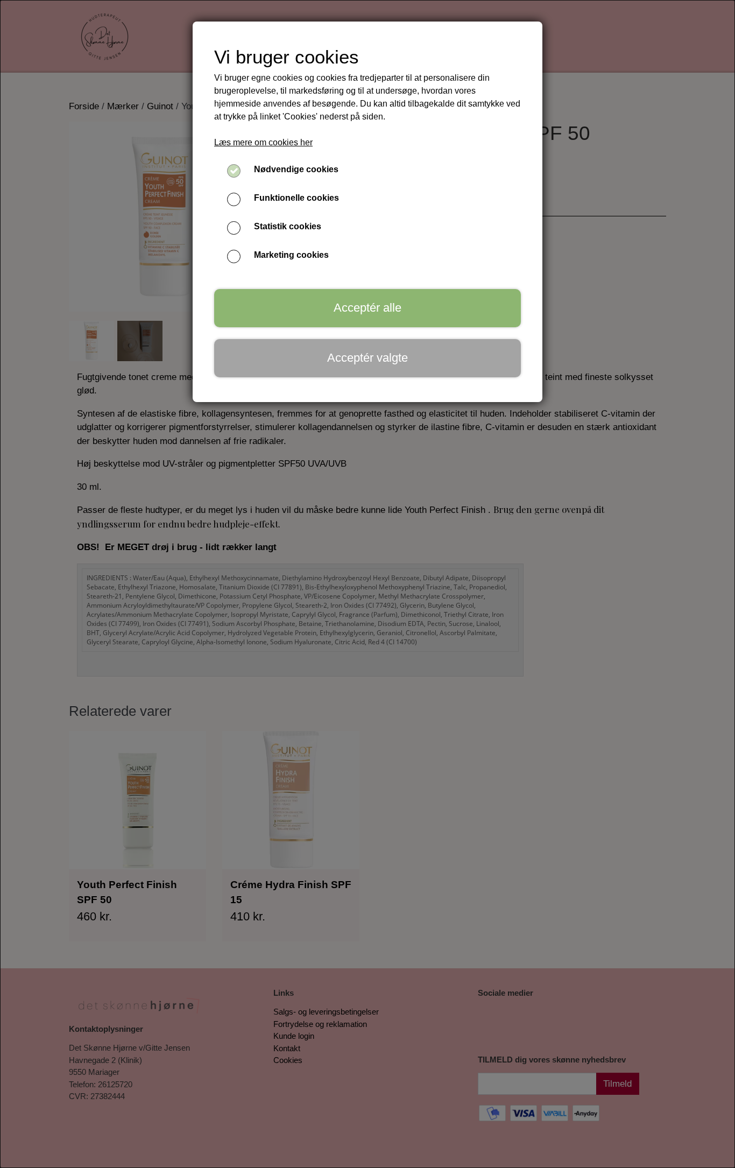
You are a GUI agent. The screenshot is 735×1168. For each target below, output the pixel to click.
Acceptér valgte (367, 357)
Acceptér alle (367, 307)
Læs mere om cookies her (263, 142)
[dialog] (367, 584)
